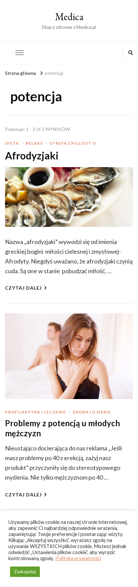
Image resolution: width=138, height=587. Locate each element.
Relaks (34, 143)
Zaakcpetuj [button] (25, 571)
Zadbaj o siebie (92, 411)
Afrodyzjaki (32, 155)
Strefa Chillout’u (73, 143)
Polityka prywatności (78, 558)
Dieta (12, 143)
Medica (69, 16)
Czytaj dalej (23, 288)
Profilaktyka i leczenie (35, 411)
